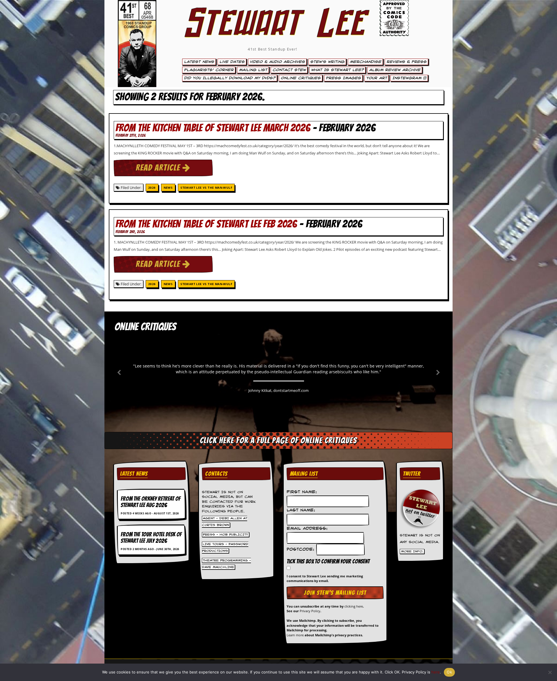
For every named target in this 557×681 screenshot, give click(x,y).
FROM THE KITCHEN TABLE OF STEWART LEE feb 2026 (206, 224)
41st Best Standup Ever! (272, 49)
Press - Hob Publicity (225, 534)
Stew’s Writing (327, 62)
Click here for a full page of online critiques (278, 440)
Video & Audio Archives (277, 62)
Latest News (199, 62)
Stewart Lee (272, 30)
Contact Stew (289, 70)
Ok (449, 672)
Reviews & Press (406, 62)
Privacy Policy (310, 611)
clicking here (353, 606)
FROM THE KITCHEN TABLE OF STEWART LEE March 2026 (212, 128)
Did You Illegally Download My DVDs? (229, 78)
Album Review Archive (394, 70)
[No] (550, 672)
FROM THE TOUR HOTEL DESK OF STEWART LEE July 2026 (151, 537)
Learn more (295, 635)
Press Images (343, 78)
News (168, 187)
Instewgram (407, 78)
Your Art (376, 78)
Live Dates (232, 62)
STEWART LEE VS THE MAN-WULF (206, 187)
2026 (152, 187)
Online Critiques (301, 78)
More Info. (412, 551)
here (435, 672)
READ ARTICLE (159, 167)
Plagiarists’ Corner (209, 70)
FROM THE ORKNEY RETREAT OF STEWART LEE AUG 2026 (150, 502)
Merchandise (365, 62)
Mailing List (253, 70)
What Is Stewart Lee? (337, 70)
